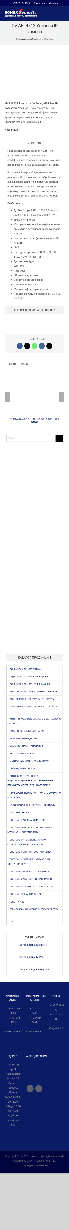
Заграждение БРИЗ (31, 957)
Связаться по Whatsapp (46, 3)
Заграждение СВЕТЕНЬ (33, 944)
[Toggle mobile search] (57, 14)
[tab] (34, 142)
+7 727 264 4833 (21, 3)
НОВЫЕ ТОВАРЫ (34, 936)
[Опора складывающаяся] (13, 969)
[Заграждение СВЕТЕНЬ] (13, 945)
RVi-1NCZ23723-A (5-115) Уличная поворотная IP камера (34, 392)
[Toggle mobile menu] (63, 14)
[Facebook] (30, 1088)
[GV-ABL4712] (34, 73)
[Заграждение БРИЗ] (13, 957)
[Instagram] (38, 1088)
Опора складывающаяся (34, 969)
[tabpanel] (34, 226)
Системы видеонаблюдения (28, 39)
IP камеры (48, 39)
